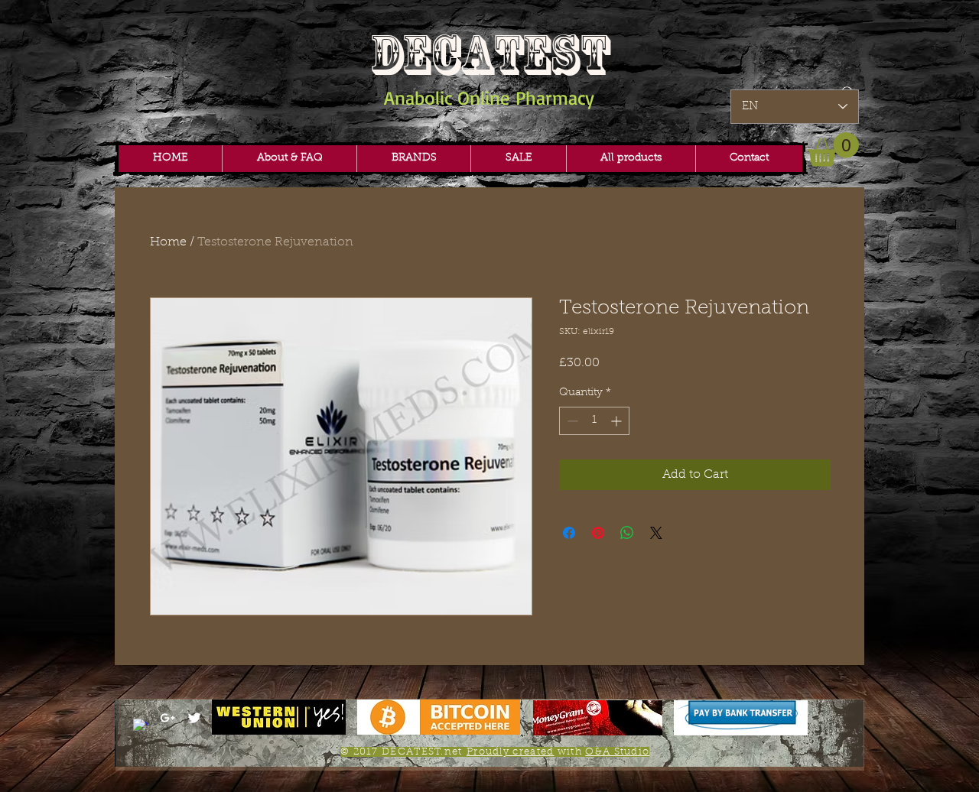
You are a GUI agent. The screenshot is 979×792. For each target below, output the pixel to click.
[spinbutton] (594, 420)
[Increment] (617, 420)
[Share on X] (656, 533)
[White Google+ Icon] (167, 717)
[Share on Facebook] (569, 533)
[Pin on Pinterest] (598, 533)
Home (168, 242)
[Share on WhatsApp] (627, 533)
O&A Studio (617, 752)
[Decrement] (571, 420)
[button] (413, 158)
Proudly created (511, 752)
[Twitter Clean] (194, 717)
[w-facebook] (140, 726)
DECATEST (489, 54)
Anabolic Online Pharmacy (489, 97)
